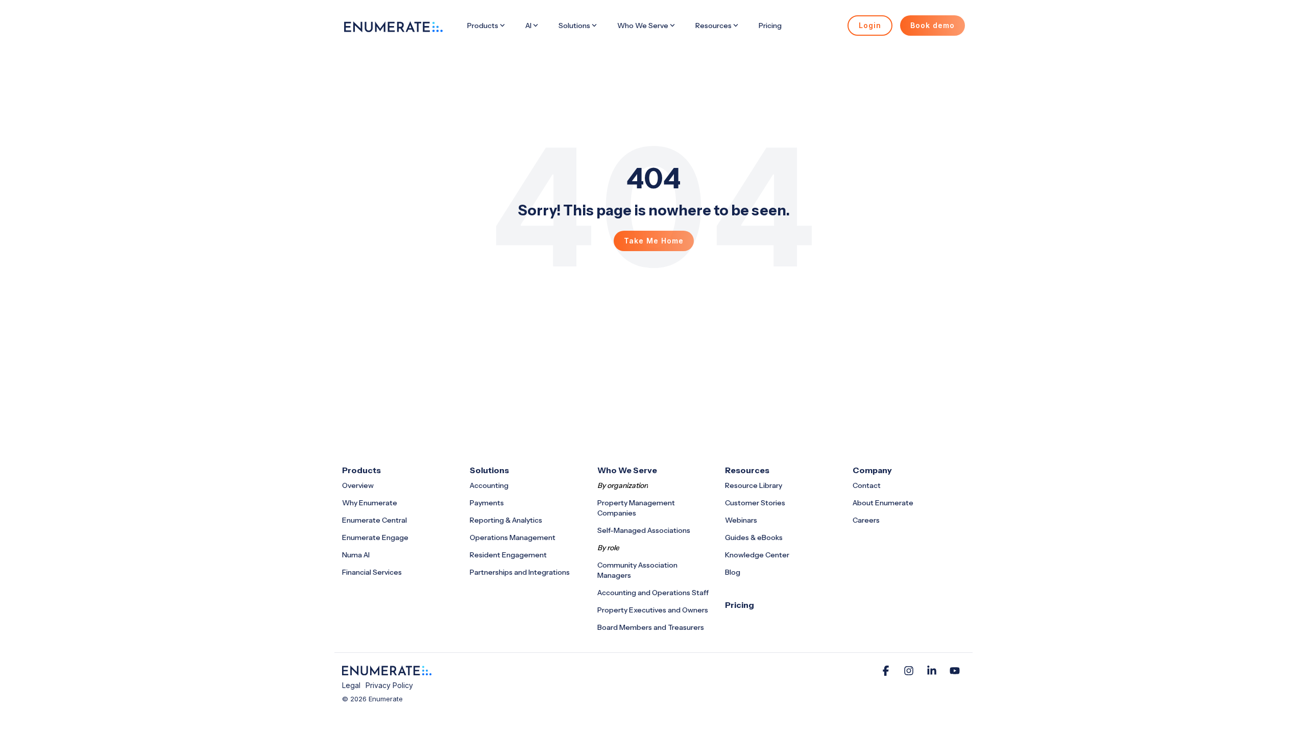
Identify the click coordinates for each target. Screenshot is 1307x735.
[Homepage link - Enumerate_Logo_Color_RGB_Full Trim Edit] (386, 670)
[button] (887, 671)
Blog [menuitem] (732, 572)
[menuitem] (739, 605)
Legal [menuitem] (351, 685)
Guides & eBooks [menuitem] (754, 537)
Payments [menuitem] (487, 502)
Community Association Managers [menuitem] (638, 570)
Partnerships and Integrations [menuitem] (520, 572)
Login (870, 25)
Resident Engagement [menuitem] (508, 554)
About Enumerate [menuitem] (883, 502)
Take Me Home (654, 240)
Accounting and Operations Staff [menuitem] (653, 592)
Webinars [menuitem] (741, 520)
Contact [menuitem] (867, 485)
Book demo (932, 25)
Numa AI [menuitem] (356, 554)
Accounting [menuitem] (489, 485)
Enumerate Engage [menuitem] (375, 537)
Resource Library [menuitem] (753, 485)
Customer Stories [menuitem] (755, 502)
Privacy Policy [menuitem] (389, 685)
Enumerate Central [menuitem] (374, 520)
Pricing (770, 25)
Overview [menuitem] (358, 485)
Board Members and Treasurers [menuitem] (650, 627)
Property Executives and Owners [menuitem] (652, 610)
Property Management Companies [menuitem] (636, 508)
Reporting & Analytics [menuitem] (506, 520)
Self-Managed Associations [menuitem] (643, 530)
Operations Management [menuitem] (512, 537)
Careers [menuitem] (866, 520)
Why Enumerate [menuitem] (369, 502)
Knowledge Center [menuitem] (757, 554)
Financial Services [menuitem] (372, 572)
